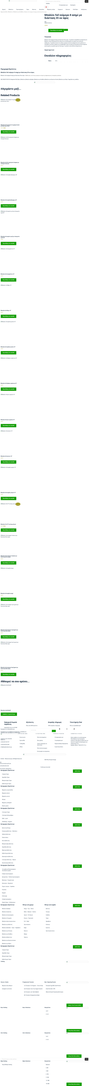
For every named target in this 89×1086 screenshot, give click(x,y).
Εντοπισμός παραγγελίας (5, 768)
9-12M (47, 1077)
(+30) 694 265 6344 (5, 744)
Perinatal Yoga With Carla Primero (53, 985)
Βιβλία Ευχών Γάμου (6, 783)
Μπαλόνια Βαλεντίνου (7, 937)
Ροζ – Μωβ (26, 921)
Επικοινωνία (22, 737)
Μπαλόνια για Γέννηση (7, 930)
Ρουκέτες (4, 889)
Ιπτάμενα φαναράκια (6, 899)
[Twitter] (74, 728)
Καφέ (25, 927)
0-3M (47, 1067)
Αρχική (3, 9)
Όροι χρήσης (40, 740)
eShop (21, 746)
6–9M (47, 1074)
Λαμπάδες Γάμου (6, 777)
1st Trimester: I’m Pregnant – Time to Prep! (33, 985)
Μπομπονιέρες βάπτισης (7, 843)
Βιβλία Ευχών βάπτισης (7, 853)
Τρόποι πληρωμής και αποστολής (42, 744)
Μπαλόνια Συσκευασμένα (7, 915)
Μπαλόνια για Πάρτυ (63, 79)
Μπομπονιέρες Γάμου (7, 780)
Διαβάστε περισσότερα (9, 714)
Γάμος (27, 9)
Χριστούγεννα (27, 924)
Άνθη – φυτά (5, 818)
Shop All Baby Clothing (7, 1064)
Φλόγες (3, 799)
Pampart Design (52, 759)
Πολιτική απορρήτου (41, 737)
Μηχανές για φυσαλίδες (7, 789)
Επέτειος (48, 924)
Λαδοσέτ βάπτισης (6, 834)
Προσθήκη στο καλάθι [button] (8, 132)
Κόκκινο (26, 930)
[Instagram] (66, 728)
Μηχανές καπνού (6, 793)
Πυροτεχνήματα (19, 9)
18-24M (47, 1083)
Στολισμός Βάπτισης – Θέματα (9, 859)
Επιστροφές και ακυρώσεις (43, 751)
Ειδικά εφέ (4, 896)
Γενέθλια (48, 915)
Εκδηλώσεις (84, 9)
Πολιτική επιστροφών (42, 748)
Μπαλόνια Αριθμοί (30, 79)
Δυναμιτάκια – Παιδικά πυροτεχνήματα (11, 876)
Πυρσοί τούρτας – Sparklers (8, 886)
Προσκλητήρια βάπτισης (7, 862)
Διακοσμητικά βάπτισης (7, 856)
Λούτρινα (68, 9)
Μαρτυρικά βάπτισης (7, 850)
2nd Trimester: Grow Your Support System (33, 988)
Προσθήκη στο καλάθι (56, 30)
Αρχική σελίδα (4, 11)
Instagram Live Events (7, 988)
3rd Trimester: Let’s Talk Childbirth (31, 992)
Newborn (48, 1064)
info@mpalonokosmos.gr (6, 747)
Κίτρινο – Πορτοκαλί (28, 918)
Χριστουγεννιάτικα (50, 930)
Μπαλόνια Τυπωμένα (6, 918)
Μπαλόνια (11, 9)
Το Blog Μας (22, 743)
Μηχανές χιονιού (6, 796)
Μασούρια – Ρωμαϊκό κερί (8, 880)
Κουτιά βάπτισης (6, 840)
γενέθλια (77, 79)
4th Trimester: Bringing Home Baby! (31, 995)
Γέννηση (48, 911)
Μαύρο (25, 934)
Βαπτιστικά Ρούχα (6, 827)
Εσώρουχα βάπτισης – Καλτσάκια (9, 831)
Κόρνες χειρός (5, 805)
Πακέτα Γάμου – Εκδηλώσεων (8, 902)
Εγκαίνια (48, 927)
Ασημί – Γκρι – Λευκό (29, 908)
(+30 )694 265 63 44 (4, 765)
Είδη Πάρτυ (75, 9)
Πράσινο (26, 937)
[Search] (86, 1)
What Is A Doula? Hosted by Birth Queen (54, 992)
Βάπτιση (34, 9)
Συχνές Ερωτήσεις (59, 746)
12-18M (47, 1080)
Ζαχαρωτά (60, 9)
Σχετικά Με (22, 740)
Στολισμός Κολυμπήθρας (7, 815)
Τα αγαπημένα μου (59, 740)
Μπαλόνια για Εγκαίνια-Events (51, 79)
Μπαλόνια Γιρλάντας (6, 911)
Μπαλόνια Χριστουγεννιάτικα (8, 921)
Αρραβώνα (48, 921)
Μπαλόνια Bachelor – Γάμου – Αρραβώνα (11, 927)
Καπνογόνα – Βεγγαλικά (7, 883)
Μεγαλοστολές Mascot (7, 985)
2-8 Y (47, 1011)
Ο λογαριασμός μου (59, 737)
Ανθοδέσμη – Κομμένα (7, 821)
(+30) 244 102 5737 (5, 742)
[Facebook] (59, 728)
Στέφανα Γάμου (5, 774)
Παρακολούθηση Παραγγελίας (61, 743)
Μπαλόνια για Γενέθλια (18, 11)
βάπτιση (72, 79)
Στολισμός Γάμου (6, 812)
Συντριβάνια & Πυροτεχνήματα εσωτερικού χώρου (9, 870)
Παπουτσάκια (5, 837)
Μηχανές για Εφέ (51, 9)
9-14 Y (47, 1014)
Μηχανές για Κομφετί (7, 802)
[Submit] (54, 731)
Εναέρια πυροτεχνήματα (7, 873)
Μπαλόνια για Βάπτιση (7, 924)
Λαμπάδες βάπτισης (6, 847)
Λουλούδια (41, 9)
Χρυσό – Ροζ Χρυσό (28, 915)
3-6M (47, 1071)
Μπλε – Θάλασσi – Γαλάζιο (30, 911)
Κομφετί (4, 892)
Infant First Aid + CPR (50, 988)
